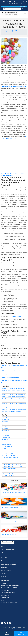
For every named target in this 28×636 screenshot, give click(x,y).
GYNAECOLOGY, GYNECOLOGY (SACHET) (12, 466)
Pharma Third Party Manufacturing (8, 564)
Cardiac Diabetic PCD (5, 555)
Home (12, 30)
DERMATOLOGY (6, 430)
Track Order (3, 573)
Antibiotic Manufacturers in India (9, 534)
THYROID (4, 424)
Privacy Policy (4, 560)
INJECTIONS (5, 433)
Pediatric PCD (4, 567)
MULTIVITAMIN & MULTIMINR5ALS (10, 471)
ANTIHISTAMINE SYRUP (7, 450)
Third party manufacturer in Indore (10, 377)
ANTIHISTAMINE (6, 419)
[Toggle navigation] (25, 13)
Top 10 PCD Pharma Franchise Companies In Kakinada (14, 409)
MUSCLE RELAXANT (7, 444)
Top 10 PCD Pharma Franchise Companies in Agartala (13, 396)
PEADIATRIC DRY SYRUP (8, 475)
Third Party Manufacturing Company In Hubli (11, 411)
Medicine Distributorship (6, 570)
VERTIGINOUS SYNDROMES (9, 468)
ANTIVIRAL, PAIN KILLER (7, 453)
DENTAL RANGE (6, 448)
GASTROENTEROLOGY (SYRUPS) (10, 459)
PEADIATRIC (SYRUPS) (7, 473)
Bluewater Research (15, 316)
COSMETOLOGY (6, 437)
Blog (16, 30)
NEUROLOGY (5, 426)
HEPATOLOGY (5, 435)
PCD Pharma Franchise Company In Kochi (12, 507)
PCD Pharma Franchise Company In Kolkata (12, 521)
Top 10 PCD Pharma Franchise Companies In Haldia (13, 394)
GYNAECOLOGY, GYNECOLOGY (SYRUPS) (12, 464)
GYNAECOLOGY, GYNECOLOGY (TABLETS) (12, 462)
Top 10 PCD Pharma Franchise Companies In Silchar (13, 398)
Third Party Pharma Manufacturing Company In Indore (14, 32)
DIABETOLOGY (5, 442)
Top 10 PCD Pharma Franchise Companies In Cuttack (13, 388)
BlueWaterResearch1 (8, 175)
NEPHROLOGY (5, 428)
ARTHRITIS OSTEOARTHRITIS (9, 455)
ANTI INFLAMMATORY (7, 446)
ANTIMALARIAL (5, 439)
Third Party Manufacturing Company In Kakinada (12, 407)
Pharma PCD (4, 557)
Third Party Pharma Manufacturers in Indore (12, 371)
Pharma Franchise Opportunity (7, 549)
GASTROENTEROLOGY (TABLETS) (10, 457)
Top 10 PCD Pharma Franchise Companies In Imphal (13, 401)
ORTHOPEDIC (5, 417)
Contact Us (3, 576)
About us (3, 546)
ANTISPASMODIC (6, 421)
